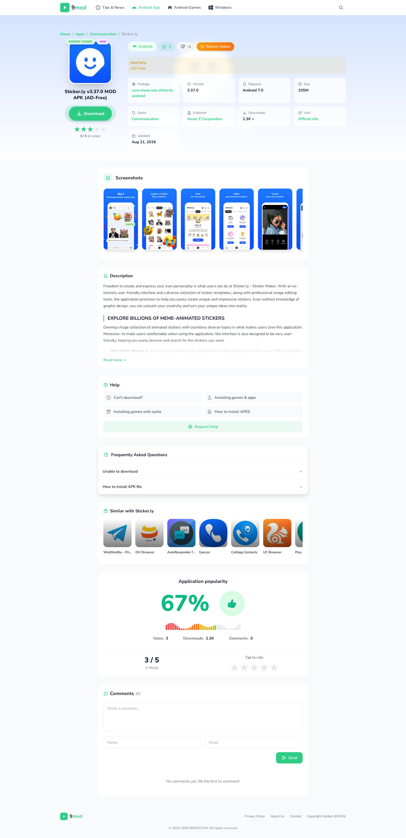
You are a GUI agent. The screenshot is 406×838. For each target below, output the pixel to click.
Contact (295, 816)
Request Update (218, 46)
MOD (103, 41)
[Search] (341, 7)
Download (94, 113)
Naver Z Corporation (204, 119)
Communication (145, 119)
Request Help (206, 426)
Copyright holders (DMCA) (326, 816)
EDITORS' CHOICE (80, 41)
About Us (277, 816)
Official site (308, 119)
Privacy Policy (255, 816)
